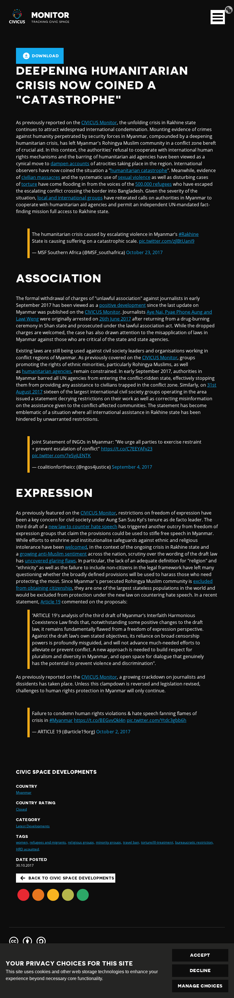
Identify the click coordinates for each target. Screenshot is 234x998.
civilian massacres (40, 177)
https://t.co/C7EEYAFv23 (126, 449)
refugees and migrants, (48, 842)
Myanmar (23, 792)
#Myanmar (61, 720)
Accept (200, 955)
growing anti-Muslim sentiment (53, 554)
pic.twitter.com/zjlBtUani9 (166, 241)
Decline (200, 970)
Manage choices (200, 986)
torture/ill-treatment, (157, 842)
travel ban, (131, 842)
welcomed (76, 547)
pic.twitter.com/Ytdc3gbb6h (156, 720)
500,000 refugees (153, 184)
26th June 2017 (115, 319)
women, (22, 842)
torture (29, 184)
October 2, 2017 (113, 731)
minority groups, (109, 842)
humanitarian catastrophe (138, 170)
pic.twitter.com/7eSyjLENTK (61, 455)
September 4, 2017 (132, 467)
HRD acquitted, (28, 849)
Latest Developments (33, 826)
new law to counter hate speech (83, 526)
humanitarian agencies (46, 371)
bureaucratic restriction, (194, 842)
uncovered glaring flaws (50, 561)
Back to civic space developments (71, 878)
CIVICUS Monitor (99, 122)
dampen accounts (70, 163)
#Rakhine (189, 234)
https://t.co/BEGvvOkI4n (99, 720)
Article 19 (50, 602)
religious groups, (81, 842)
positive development (122, 305)
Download (45, 56)
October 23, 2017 (144, 252)
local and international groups (69, 198)
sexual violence (134, 177)
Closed (21, 809)
